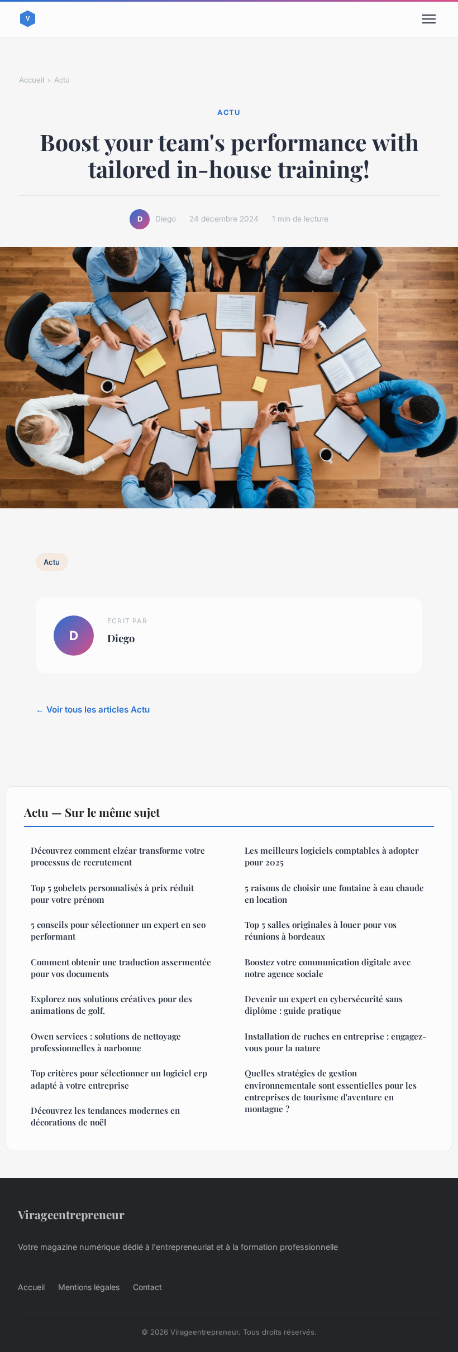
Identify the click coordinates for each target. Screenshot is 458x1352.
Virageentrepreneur (71, 1214)
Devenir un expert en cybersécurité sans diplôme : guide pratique (324, 1004)
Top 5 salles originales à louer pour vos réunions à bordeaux (321, 930)
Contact (147, 1287)
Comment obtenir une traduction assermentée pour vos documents (121, 967)
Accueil (31, 79)
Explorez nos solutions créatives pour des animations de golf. (111, 1004)
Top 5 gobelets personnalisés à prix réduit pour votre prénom (112, 893)
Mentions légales (89, 1287)
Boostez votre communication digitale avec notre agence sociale (328, 967)
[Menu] (429, 19)
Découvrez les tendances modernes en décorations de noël (105, 1116)
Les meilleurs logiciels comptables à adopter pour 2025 (332, 856)
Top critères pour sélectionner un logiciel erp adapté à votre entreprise (119, 1078)
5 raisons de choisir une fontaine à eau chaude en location (334, 893)
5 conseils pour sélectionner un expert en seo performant (118, 930)
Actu (62, 79)
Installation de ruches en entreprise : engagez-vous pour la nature (335, 1042)
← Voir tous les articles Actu (93, 709)
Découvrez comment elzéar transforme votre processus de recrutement (118, 856)
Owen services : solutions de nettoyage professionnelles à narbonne (106, 1042)
